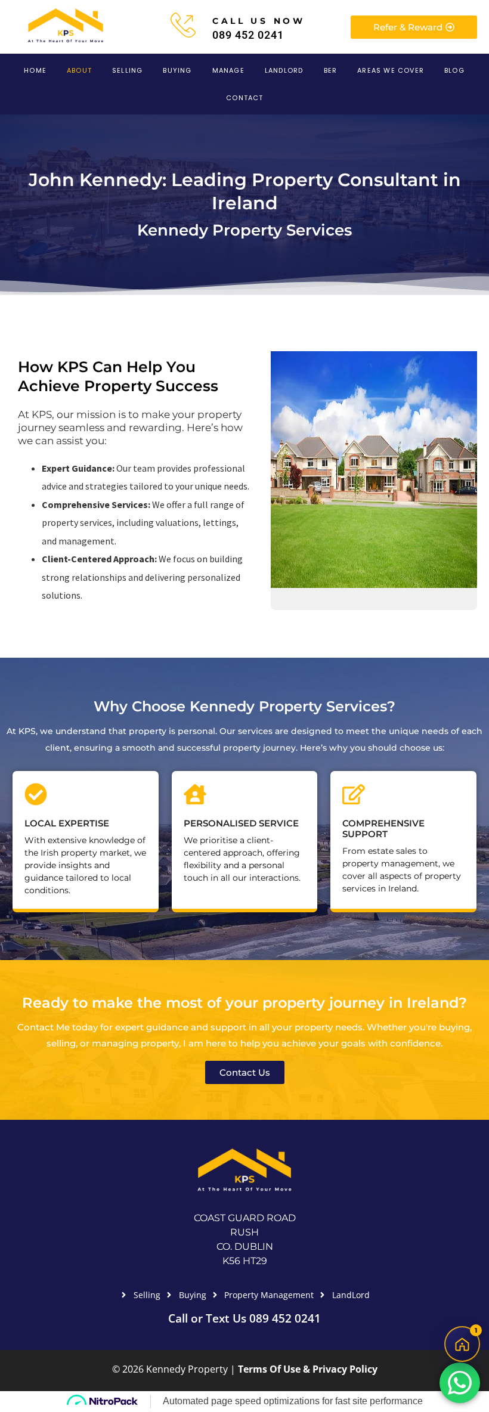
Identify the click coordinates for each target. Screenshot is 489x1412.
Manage (228, 70)
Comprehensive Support (383, 829)
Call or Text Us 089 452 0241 (244, 1318)
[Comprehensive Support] (353, 794)
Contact (244, 98)
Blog (454, 70)
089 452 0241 (248, 35)
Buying (177, 70)
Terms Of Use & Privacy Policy (307, 1369)
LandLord (284, 70)
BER (331, 70)
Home (35, 70)
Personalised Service (241, 823)
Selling (127, 70)
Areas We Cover (390, 70)
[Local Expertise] (35, 794)
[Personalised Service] (195, 794)
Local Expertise (66, 823)
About (79, 70)
